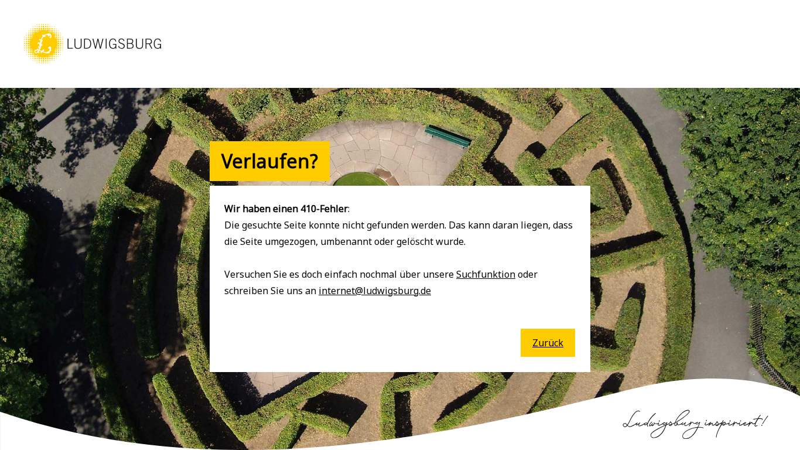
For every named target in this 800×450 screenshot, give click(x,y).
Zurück (547, 342)
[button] (92, 64)
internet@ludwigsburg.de (375, 290)
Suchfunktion (485, 274)
